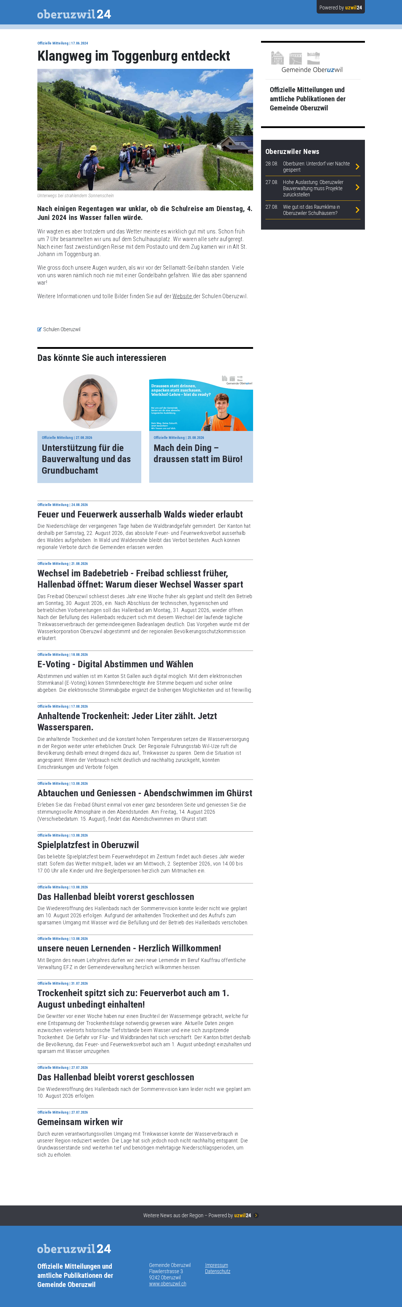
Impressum (216, 1265)
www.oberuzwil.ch (167, 1284)
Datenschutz (217, 1271)
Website (182, 296)
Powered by (341, 7)
